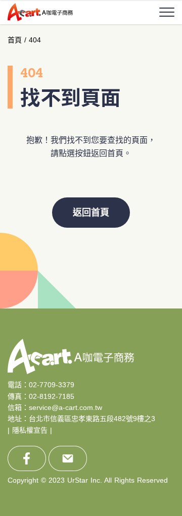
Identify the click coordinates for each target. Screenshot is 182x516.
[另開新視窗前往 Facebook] (27, 458)
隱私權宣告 (30, 430)
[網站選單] (166, 12)
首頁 (15, 40)
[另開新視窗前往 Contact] (68, 458)
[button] (159, 308)
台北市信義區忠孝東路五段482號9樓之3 (92, 419)
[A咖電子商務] (40, 12)
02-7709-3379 (51, 385)
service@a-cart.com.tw (65, 407)
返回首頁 (91, 213)
